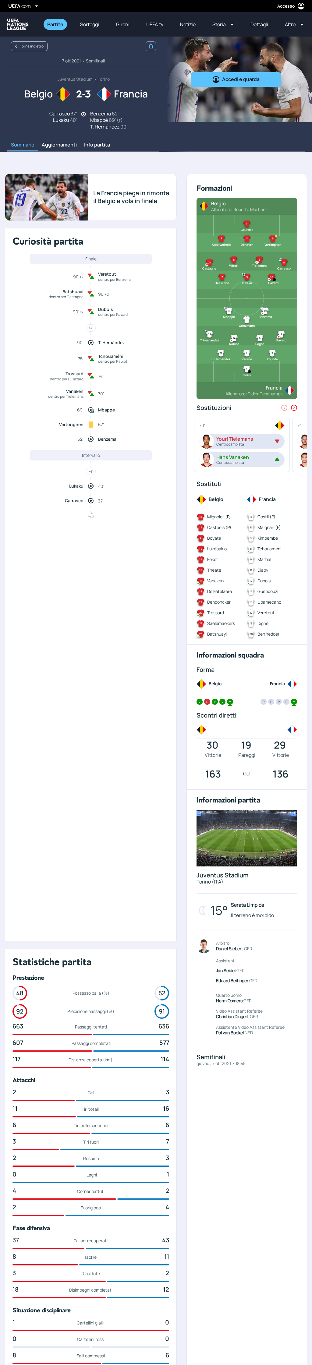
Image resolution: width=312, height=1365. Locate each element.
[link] (55, 24)
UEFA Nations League (18, 24)
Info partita (97, 145)
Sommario (22, 145)
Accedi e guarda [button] (241, 79)
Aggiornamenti (59, 145)
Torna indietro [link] (32, 46)
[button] (222, 24)
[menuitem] (56, 24)
